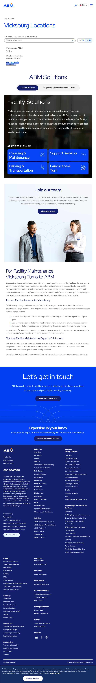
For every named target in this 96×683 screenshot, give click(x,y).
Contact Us (7, 457)
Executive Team (8, 602)
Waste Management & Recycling (76, 499)
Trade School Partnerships (12, 586)
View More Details (12, 62)
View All (6, 654)
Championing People (10, 630)
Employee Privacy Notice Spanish (14, 526)
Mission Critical (39, 531)
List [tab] (87, 40)
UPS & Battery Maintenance (74, 552)
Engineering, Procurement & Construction (74, 522)
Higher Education (40, 484)
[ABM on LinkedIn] (36, 637)
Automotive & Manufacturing (44, 465)
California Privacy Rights (11, 520)
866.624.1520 (11, 470)
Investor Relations (9, 608)
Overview (37, 452)
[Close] (92, 669)
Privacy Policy (8, 514)
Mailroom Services (71, 477)
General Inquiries (40, 626)
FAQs (5, 577)
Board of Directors (9, 605)
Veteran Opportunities (10, 590)
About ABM (7, 599)
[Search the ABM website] (76, 5)
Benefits (6, 574)
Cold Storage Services (72, 465)
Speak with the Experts (42, 623)
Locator (8, 36)
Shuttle (67, 490)
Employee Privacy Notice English (14, 523)
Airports (37, 461)
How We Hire (7, 571)
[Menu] (90, 5)
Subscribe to (48, 438)
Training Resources (40, 597)
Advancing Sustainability (11, 633)
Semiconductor (39, 506)
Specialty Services (71, 493)
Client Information (40, 574)
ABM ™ (40, 528)
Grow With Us (8, 580)
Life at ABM (7, 568)
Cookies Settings (11, 535)
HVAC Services (70, 533)
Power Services (70, 546)
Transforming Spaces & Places (13, 626)
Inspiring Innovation (10, 636)
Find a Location (8, 460)
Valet (66, 496)
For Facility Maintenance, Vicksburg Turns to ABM (30, 274)
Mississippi (19, 36)
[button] (83, 5)
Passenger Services (71, 484)
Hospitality (38, 487)
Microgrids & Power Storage (74, 543)
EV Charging (69, 530)
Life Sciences (38, 493)
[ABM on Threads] (46, 637)
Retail (36, 502)
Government (38, 477)
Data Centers (38, 471)
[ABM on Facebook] (41, 637)
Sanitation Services (71, 487)
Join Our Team (8, 463)
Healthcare (38, 480)
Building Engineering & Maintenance (77, 515)
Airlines (36, 458)
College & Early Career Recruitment (15, 583)
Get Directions (11, 64)
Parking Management (72, 480)
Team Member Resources (42, 594)
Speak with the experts (48, 398)
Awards (5, 614)
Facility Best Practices (10, 648)
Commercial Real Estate (42, 468)
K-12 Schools (38, 490)
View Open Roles (48, 211)
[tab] (27, 87)
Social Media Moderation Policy (14, 530)
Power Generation (40, 499)
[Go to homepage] (8, 5)
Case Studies (7, 651)
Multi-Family (38, 496)
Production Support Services (75, 549)
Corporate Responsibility (11, 611)
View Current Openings (11, 564)
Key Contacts (38, 600)
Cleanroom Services (72, 462)
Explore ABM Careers (10, 561)
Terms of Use (7, 517)
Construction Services (72, 468)
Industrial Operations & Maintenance (77, 536)
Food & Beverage (40, 474)
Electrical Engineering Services (75, 518)
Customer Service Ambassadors (76, 474)
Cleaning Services (71, 459)
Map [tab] (80, 40)
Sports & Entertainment (42, 509)
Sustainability (38, 534)
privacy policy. (55, 673)
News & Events (8, 617)
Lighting (68, 540)
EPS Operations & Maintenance (75, 527)
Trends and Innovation (10, 645)
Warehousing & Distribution (43, 512)
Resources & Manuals (41, 584)
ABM (44, 522)
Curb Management (71, 471)
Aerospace (38, 455)
